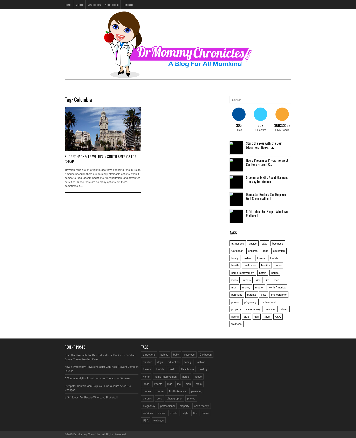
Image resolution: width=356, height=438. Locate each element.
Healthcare (250, 265)
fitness (261, 258)
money (246, 287)
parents (251, 294)
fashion (248, 258)
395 (239, 125)
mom (234, 287)
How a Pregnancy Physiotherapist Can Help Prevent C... (267, 162)
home (278, 265)
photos (235, 302)
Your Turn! (111, 5)
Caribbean (237, 251)
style (246, 317)
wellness (236, 324)
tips (256, 317)
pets (263, 294)
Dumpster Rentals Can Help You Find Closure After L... (266, 196)
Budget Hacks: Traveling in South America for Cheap (100, 159)
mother (259, 287)
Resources (94, 5)
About (79, 5)
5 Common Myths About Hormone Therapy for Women (267, 179)
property (236, 309)
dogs (265, 251)
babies (253, 243)
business (277, 243)
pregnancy (250, 302)
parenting (236, 294)
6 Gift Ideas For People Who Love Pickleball (267, 213)
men (276, 280)
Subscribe (282, 125)
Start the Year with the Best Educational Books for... (264, 145)
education (279, 251)
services (271, 309)
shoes (284, 309)
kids (258, 280)
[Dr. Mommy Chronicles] (178, 75)
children (253, 251)
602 (260, 125)
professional (269, 302)
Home (68, 5)
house (275, 273)
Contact (128, 5)
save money (253, 309)
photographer (279, 294)
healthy (265, 265)
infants (247, 280)
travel (267, 317)
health (235, 265)
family (235, 258)
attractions (237, 243)
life (267, 280)
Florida (274, 258)
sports (235, 317)
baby (264, 243)
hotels (262, 273)
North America (277, 287)
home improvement (242, 273)
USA (278, 317)
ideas (234, 280)
